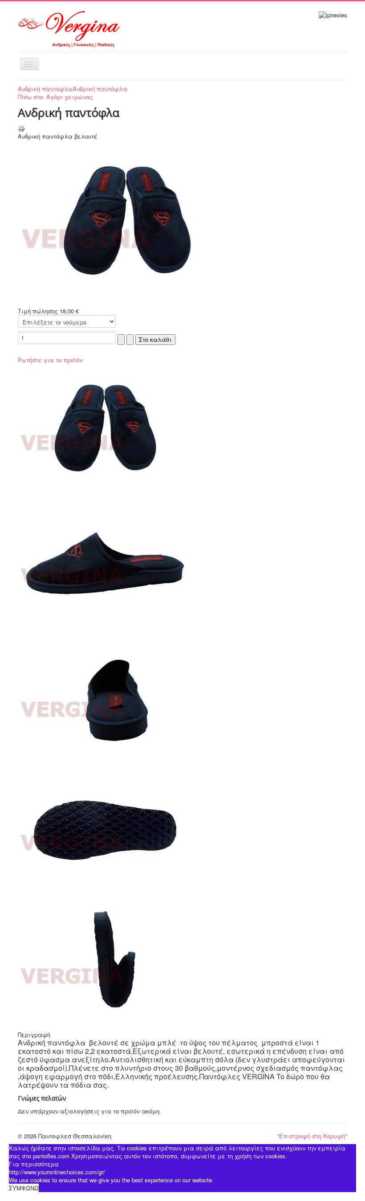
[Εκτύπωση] (21, 128)
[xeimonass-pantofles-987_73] (129, 223)
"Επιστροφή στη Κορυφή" (312, 1136)
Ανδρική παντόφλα (45, 88)
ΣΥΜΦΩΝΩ (24, 1188)
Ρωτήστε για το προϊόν (50, 360)
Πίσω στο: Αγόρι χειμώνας (55, 96)
